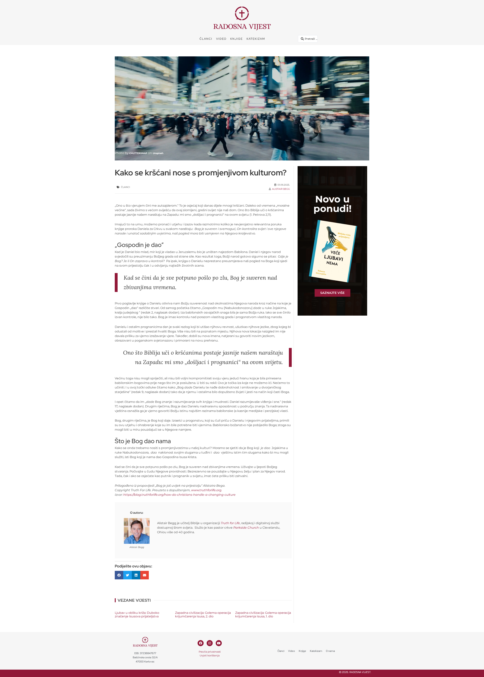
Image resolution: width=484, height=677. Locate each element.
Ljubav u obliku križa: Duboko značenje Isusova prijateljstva (137, 614)
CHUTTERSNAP (138, 153)
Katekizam (256, 39)
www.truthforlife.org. (206, 490)
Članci (205, 39)
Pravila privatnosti (210, 651)
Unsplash (158, 153)
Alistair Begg (281, 189)
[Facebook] (201, 643)
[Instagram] (210, 643)
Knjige (236, 39)
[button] (119, 575)
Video (221, 39)
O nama (330, 650)
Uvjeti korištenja (210, 655)
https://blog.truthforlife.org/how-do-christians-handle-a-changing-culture (179, 494)
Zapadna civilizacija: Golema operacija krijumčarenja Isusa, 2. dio (203, 614)
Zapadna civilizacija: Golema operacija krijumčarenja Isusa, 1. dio (263, 614)
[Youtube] (219, 643)
